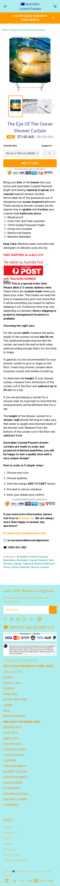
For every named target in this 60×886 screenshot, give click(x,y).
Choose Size (10, 146)
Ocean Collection (20, 567)
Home (5, 30)
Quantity (47, 146)
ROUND (7, 677)
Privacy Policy (11, 854)
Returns (8, 843)
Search (7, 827)
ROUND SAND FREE (15, 699)
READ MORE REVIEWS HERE (20, 660)
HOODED (8, 688)
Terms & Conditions (15, 860)
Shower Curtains (40, 567)
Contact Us (26, 518)
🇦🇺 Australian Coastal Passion (30, 6)
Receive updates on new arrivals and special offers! (26, 599)
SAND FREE (10, 694)
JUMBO (8, 705)
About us (8, 849)
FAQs (6, 838)
